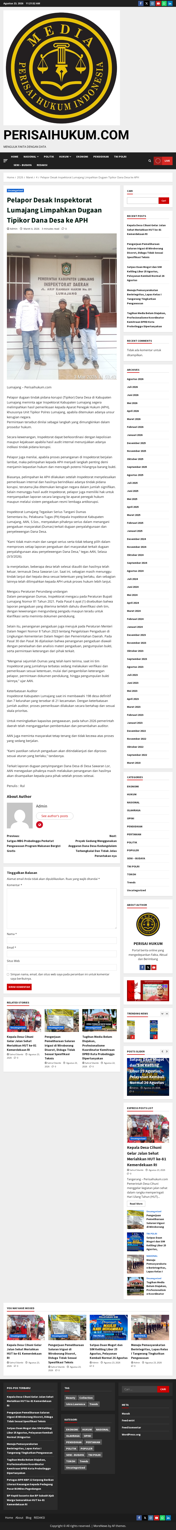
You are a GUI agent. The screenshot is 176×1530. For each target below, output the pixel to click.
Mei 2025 (132, 499)
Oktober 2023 (135, 651)
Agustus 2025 (135, 475)
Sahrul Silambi (16, 1054)
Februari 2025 (135, 522)
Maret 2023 (133, 706)
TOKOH (131, 874)
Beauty (70, 1397)
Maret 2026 (133, 419)
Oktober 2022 (135, 746)
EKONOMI (82, 156)
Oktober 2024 (135, 555)
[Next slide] (167, 1014)
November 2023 (136, 642)
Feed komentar (131, 1427)
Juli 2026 (132, 387)
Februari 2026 (135, 427)
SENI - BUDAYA (75, 1455)
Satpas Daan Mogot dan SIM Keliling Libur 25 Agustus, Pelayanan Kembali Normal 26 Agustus (131, 1029)
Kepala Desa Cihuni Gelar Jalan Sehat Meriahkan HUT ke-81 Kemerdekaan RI (146, 229)
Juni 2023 (132, 682)
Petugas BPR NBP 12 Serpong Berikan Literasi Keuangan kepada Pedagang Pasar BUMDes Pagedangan (30, 1484)
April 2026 (133, 411)
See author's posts (54, 816)
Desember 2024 (136, 539)
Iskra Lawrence (75, 1404)
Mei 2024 (132, 595)
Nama (12, 934)
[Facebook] (140, 3)
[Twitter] (146, 3)
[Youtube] (158, 3)
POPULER (133, 850)
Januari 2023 (134, 722)
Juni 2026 (132, 395)
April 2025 (133, 507)
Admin (14, 228)
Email (11, 947)
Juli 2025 (132, 482)
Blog (28, 1518)
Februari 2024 (135, 619)
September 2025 (137, 467)
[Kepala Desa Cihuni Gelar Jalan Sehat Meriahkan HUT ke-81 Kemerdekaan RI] (24, 1020)
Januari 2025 (134, 531)
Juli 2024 (132, 579)
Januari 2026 (134, 435)
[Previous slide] (162, 1014)
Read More (137, 1203)
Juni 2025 (132, 491)
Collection (86, 1397)
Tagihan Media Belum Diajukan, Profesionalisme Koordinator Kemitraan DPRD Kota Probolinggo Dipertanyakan (135, 1286)
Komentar (14, 885)
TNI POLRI (120, 156)
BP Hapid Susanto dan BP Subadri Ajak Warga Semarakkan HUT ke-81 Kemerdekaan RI (30, 1500)
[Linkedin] (170, 3)
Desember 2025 (136, 443)
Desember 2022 (136, 730)
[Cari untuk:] (139, 1389)
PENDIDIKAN (101, 156)
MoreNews (100, 1526)
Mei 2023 (132, 690)
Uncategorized (15, 190)
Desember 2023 (136, 635)
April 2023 (133, 699)
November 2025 (136, 451)
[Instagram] (152, 3)
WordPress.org (131, 1434)
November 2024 (136, 547)
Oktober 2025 (135, 459)
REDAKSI (42, 165)
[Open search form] (149, 161)
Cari (130, 191)
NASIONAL (133, 802)
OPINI (130, 818)
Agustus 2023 (135, 666)
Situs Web (13, 961)
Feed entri (128, 1420)
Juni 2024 (132, 586)
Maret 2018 (133, 762)
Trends (131, 882)
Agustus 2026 (135, 379)
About (19, 1518)
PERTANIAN (134, 834)
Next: (92, 846)
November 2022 (136, 738)
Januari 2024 (134, 626)
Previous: (33, 843)
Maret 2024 (133, 611)
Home (14, 156)
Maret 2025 (133, 515)
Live (167, 160)
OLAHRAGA (133, 810)
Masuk (126, 1413)
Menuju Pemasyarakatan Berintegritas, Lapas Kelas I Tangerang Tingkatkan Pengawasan (154, 1029)
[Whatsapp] (164, 3)
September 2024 (137, 562)
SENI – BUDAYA (23, 165)
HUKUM (64, 156)
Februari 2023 (135, 715)
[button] (5, 160)
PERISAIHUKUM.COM (66, 134)
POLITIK (49, 156)
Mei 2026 (132, 403)
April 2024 (133, 602)
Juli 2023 (132, 675)
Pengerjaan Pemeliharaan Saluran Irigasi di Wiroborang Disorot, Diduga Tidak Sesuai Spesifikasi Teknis (135, 1219)
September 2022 (137, 755)
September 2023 (137, 659)
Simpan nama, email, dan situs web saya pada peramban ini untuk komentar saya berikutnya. (59, 976)
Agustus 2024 (135, 571)
